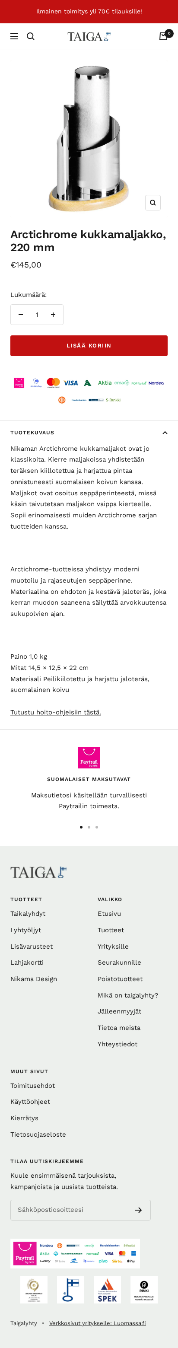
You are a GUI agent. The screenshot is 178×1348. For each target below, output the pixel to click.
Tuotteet (111, 930)
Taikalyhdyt (27, 914)
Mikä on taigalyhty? (128, 995)
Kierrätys (24, 1118)
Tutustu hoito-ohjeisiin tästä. (55, 712)
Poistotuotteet (120, 979)
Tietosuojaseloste (38, 1134)
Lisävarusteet (31, 946)
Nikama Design (33, 979)
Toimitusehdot (32, 1086)
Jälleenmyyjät (119, 1011)
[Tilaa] (138, 1210)
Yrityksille (113, 946)
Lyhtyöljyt (25, 930)
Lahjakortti (27, 962)
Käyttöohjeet (30, 1102)
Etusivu (109, 914)
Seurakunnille (119, 962)
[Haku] (31, 36)
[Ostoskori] (163, 36)
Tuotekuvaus (32, 433)
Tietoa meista (119, 1028)
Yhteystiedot (117, 1044)
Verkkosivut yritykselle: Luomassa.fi (97, 1323)
